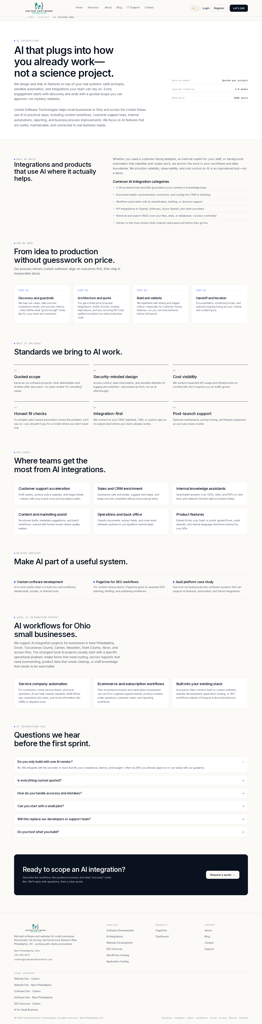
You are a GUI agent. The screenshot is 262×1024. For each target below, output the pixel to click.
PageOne (161, 930)
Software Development (120, 930)
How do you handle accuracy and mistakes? (49, 793)
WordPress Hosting (117, 955)
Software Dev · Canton (27, 991)
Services (93, 7)
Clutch (190, 1018)
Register (219, 8)
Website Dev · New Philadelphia (33, 984)
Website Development (119, 942)
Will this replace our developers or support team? (54, 819)
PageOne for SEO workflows (117, 582)
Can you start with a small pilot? (40, 806)
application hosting (214, 693)
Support (209, 948)
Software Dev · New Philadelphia (33, 997)
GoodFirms (202, 1018)
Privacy (223, 1018)
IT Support (133, 7)
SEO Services (114, 948)
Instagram (179, 1018)
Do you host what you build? (38, 832)
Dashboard (162, 936)
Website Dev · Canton (27, 978)
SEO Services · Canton (27, 1003)
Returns (233, 1018)
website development (189, 693)
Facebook (166, 1018)
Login (205, 8)
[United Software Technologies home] (39, 8)
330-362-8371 (22, 954)
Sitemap (243, 1018)
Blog (119, 7)
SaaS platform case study (194, 582)
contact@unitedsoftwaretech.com (33, 959)
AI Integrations (114, 936)
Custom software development (40, 582)
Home (79, 7)
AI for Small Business (26, 1009)
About (108, 7)
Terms (213, 1018)
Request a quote (222, 874)
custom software (226, 689)
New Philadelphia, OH (91, 1018)
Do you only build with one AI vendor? (45, 762)
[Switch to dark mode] (195, 8)
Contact (149, 7)
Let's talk (239, 8)
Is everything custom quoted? (39, 780)
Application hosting (117, 961)
